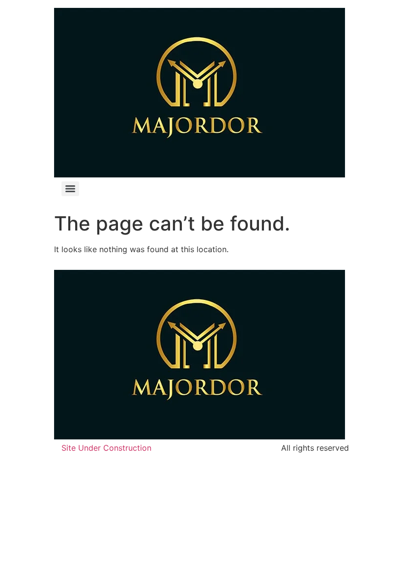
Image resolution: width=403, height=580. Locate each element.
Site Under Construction (106, 448)
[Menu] (70, 188)
